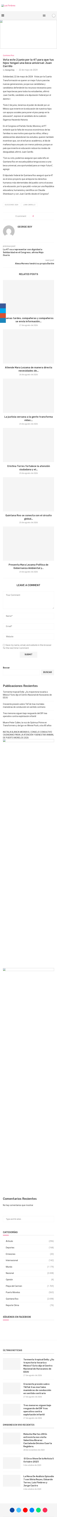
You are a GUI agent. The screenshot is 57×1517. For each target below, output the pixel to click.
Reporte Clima (30, 1305)
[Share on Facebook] (37, 216)
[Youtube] (25, 1510)
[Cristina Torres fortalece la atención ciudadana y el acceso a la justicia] (28, 445)
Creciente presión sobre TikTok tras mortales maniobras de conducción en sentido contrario (37, 1389)
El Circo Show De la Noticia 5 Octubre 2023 (38, 1460)
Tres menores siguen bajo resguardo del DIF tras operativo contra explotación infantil (37, 1410)
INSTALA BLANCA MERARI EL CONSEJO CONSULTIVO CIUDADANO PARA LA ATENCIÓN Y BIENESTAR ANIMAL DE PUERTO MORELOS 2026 (28, 735)
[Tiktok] (34, 15)
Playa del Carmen (30, 1286)
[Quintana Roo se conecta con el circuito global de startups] (28, 494)
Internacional (30, 1260)
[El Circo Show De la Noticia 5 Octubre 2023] (11, 1463)
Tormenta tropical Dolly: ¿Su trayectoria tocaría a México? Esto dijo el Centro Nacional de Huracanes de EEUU (27, 695)
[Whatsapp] (38, 1510)
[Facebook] (31, 15)
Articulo (30, 1241)
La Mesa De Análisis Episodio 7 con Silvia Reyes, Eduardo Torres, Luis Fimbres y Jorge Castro (38, 1481)
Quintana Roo (30, 1299)
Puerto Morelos (30, 1292)
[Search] (48, 15)
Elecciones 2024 (11, 205)
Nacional (30, 1273)
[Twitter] (18, 1510)
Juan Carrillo (29, 205)
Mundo (30, 1267)
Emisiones (30, 1254)
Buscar (6, 667)
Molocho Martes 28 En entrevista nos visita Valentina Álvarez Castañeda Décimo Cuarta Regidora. (37, 1440)
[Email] (32, 1510)
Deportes (30, 1247)
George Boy (9, 70)
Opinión (30, 1279)
